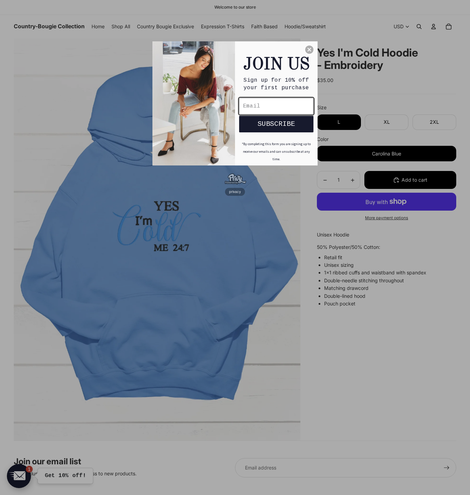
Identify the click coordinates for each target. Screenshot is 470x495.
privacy (235, 191)
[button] (309, 50)
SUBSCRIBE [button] (276, 124)
